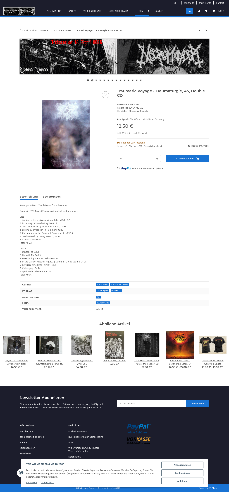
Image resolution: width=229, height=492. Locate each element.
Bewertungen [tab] (52, 196)
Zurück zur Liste (29, 30)
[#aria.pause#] (88, 80)
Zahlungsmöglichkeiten (32, 436)
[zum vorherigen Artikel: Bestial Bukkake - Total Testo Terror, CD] (200, 30)
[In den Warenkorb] (22, 87)
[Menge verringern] (120, 158)
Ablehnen (182, 481)
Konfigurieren (182, 473)
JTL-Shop (213, 488)
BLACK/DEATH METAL (119, 284)
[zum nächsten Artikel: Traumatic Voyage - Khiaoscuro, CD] (206, 30)
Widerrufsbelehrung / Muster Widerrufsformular (83, 449)
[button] (199, 11)
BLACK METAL (136, 107)
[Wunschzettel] (206, 11)
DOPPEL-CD (116, 290)
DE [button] (175, 2)
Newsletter (25, 453)
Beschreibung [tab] (29, 196)
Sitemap (24, 442)
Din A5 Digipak (103, 290)
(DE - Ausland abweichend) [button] (150, 146)
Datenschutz (47, 482)
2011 (98, 297)
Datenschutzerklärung (74, 404)
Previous (7, 352)
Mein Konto (205, 2)
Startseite (189, 2)
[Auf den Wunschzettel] (105, 94)
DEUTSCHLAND (103, 303)
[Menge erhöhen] (157, 158)
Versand (142, 133)
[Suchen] (189, 11)
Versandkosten (27, 447)
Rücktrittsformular (78, 431)
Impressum (31, 482)
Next (221, 352)
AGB (70, 442)
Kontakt (220, 2)
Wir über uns (26, 431)
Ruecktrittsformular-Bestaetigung (85, 436)
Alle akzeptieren (182, 465)
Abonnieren (197, 403)
